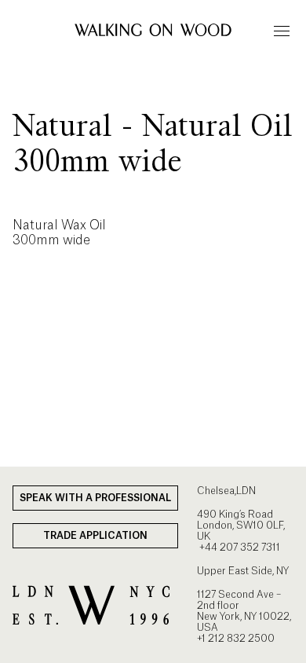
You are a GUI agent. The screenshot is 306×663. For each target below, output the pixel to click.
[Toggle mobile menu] (281, 30)
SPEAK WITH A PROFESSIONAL (95, 498)
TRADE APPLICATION (95, 535)
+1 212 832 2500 (236, 638)
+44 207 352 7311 (238, 547)
